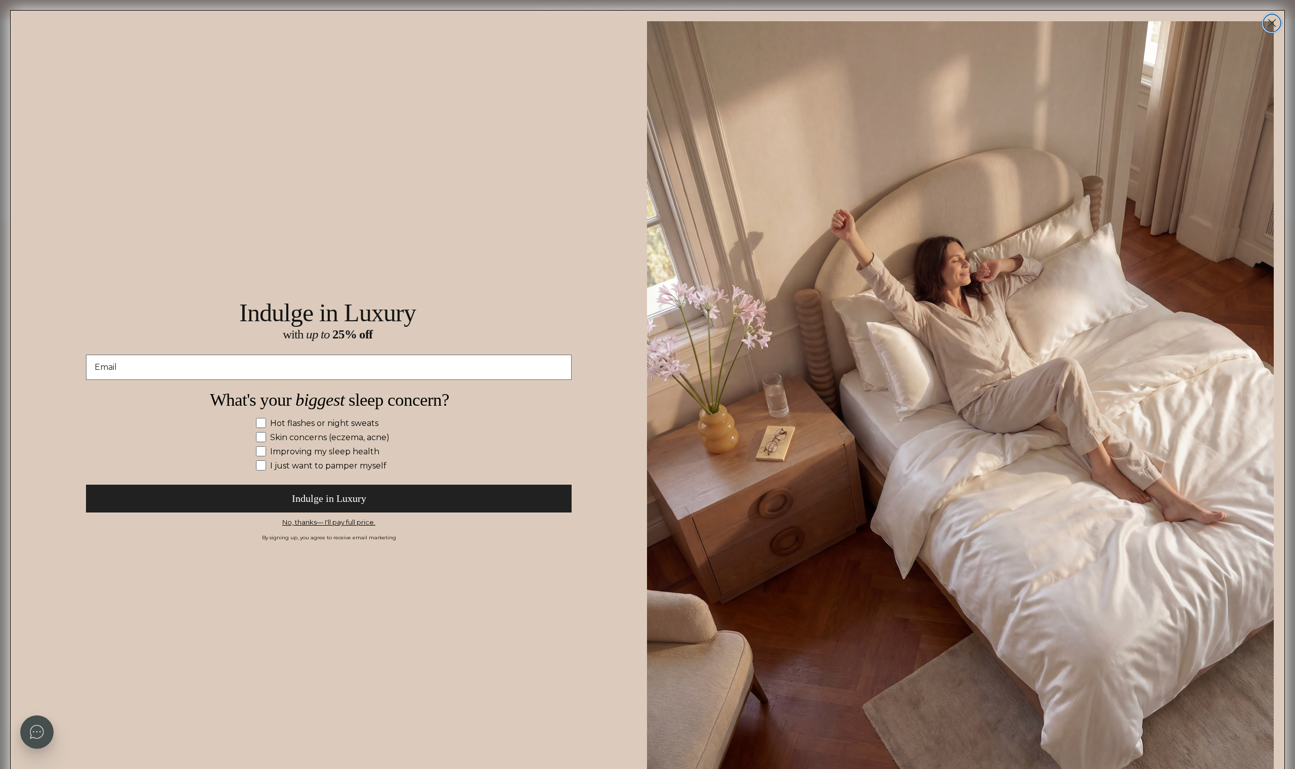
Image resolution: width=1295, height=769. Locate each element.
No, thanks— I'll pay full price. (328, 522)
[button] (37, 732)
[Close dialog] (1272, 23)
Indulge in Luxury (329, 498)
